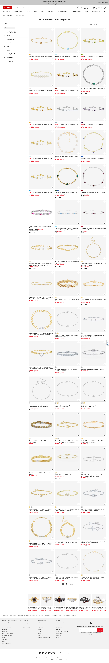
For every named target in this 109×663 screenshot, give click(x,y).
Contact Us (4, 629)
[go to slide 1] (51, 4)
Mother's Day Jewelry (14, 615)
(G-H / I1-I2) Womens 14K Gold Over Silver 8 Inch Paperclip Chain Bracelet (67, 262)
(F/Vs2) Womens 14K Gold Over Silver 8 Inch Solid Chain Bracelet (67, 300)
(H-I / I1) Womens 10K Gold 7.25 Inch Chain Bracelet (39, 473)
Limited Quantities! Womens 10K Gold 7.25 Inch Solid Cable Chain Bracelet (93, 193)
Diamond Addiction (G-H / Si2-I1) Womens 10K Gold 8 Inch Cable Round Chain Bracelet (66, 441)
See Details (90, 634)
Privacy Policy (37, 657)
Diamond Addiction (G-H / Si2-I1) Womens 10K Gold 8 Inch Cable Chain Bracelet (92, 509)
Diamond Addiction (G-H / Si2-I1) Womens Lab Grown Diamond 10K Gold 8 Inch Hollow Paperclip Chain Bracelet (40, 264)
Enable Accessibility (103, 2)
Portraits (40, 631)
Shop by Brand (59, 635)
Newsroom (58, 629)
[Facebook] (45, 653)
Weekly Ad (40, 627)
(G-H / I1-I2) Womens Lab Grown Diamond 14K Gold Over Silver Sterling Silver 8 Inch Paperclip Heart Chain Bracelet (41, 367)
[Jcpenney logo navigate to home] (7, 7)
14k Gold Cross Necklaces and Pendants (27, 615)
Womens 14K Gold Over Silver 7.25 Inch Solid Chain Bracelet (66, 57)
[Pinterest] (48, 653)
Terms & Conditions (45, 659)
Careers (57, 625)
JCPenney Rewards (6, 627)
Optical (39, 633)
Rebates (4, 641)
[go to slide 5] (56, 4)
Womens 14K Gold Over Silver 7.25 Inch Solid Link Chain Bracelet (40, 91)
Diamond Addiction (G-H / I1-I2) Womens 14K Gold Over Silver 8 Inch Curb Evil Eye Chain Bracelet (66, 541)
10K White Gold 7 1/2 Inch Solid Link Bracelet (92, 369)
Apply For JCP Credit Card (26, 625)
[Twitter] (39, 653)
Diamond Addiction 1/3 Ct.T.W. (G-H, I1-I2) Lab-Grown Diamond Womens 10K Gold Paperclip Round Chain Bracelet (41, 298)
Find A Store (41, 623)
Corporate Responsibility (61, 631)
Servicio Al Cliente (6, 643)
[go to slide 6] (58, 4)
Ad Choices (52, 659)
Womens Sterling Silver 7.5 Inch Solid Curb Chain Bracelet (93, 89)
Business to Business (60, 623)
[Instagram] (42, 653)
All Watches (74, 615)
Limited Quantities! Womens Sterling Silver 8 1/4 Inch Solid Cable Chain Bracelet (93, 229)
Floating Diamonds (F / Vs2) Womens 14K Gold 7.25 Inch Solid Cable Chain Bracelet (92, 577)
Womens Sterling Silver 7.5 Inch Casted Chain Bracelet (40, 227)
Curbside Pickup (42, 625)
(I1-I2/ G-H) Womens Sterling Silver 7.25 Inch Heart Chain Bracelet (66, 369)
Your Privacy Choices (46, 657)
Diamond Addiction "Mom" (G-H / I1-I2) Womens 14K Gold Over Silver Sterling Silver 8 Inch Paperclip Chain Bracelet (41, 333)
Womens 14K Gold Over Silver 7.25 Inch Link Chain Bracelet (40, 441)
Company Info (58, 627)
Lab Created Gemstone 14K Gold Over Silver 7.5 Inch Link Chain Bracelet (67, 193)
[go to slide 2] (52, 4)
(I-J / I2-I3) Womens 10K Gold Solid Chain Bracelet (92, 57)
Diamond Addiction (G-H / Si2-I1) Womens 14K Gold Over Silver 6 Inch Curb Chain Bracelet (40, 543)
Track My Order (6, 623)
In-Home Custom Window (44, 637)
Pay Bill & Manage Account (26, 623)
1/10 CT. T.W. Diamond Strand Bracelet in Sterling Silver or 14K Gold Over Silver (39, 405)
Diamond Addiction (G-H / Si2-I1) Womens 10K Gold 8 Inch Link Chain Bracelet (92, 336)
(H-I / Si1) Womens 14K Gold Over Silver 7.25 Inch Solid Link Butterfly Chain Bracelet (67, 509)
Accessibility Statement (70, 657)
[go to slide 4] (55, 4)
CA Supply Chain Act (58, 657)
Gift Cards (4, 639)
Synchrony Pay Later (7, 635)
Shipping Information (7, 633)
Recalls (3, 637)
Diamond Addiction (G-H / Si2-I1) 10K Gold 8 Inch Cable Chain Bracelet (93, 264)
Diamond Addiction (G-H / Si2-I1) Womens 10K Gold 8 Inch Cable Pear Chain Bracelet (40, 577)
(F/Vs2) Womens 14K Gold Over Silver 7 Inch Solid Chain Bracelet (93, 300)
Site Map (57, 637)
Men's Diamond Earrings (41, 615)
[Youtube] (51, 653)
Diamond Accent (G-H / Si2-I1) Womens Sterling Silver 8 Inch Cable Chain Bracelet (93, 541)
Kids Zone (40, 635)
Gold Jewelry (68, 615)
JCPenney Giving (59, 633)
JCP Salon (40, 629)
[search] (77, 7)
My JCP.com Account (7, 625)
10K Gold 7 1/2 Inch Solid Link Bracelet (65, 475)
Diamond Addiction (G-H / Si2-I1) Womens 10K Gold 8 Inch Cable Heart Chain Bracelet (40, 509)
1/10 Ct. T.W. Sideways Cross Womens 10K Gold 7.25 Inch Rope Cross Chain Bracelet (93, 475)
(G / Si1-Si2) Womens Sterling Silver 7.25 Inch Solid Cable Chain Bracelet (66, 336)
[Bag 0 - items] (104, 7)
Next (71, 584)
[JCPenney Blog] (54, 653)
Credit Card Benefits (25, 627)
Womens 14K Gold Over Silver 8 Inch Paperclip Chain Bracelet (67, 157)
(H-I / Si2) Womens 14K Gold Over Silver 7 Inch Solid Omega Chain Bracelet (92, 441)
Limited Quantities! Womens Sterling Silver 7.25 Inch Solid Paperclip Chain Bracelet (67, 229)
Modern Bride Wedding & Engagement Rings (56, 615)
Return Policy (5, 631)
